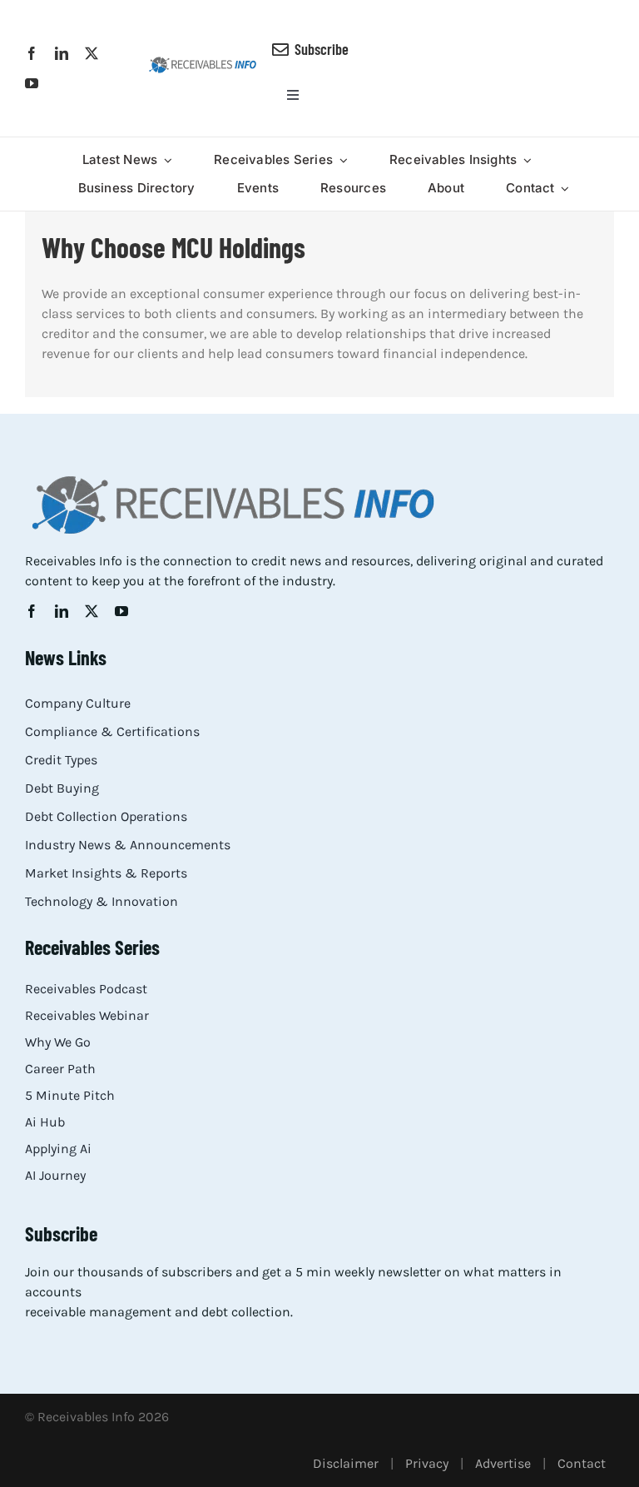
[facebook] (31, 53)
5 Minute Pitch (70, 1095)
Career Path (60, 1069)
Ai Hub (45, 1122)
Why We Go (58, 1042)
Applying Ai (58, 1148)
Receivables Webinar (87, 1015)
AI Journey (55, 1175)
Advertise (503, 1463)
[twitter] (91, 53)
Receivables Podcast (86, 989)
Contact (581, 1463)
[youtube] (31, 83)
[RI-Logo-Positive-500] (202, 62)
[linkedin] (61, 53)
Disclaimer (346, 1463)
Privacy (426, 1463)
